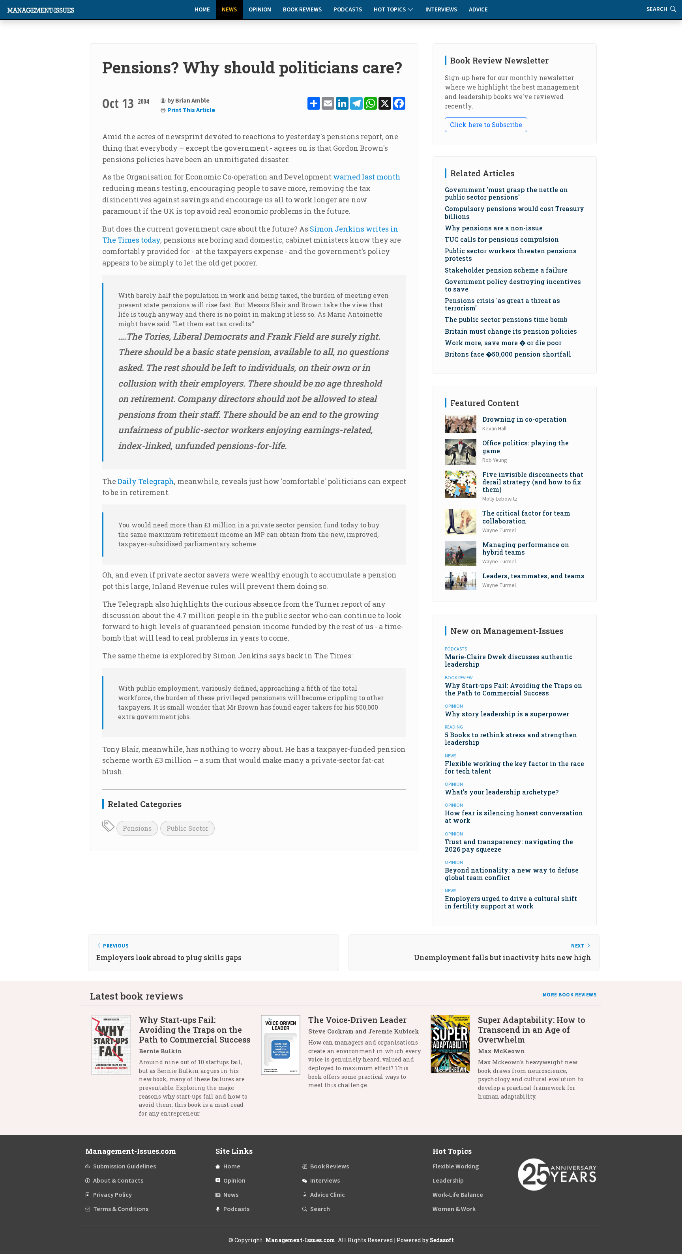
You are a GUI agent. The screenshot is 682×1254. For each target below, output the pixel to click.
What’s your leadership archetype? (501, 792)
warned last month (367, 176)
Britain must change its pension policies (511, 331)
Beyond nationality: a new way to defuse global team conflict (512, 874)
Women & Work (454, 1209)
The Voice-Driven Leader (357, 1020)
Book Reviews (302, 10)
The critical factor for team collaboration (526, 517)
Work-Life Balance (458, 1195)
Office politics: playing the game (525, 446)
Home (202, 10)
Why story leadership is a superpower (507, 714)
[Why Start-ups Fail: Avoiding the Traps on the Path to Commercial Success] (115, 1069)
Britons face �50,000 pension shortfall (508, 354)
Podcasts (348, 10)
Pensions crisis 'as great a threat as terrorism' (502, 304)
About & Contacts (118, 1180)
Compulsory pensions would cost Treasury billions (514, 212)
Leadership (448, 1180)
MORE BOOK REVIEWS (570, 994)
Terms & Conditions (120, 1209)
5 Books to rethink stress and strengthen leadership (511, 738)
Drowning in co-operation (524, 419)
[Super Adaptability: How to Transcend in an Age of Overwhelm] (454, 1061)
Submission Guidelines (124, 1166)
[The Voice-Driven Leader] (284, 1055)
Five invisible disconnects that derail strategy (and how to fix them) (532, 481)
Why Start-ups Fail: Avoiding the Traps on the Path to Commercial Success (513, 689)
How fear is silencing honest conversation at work (514, 816)
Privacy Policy (112, 1195)
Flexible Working (456, 1166)
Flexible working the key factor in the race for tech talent (514, 767)
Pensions (137, 828)
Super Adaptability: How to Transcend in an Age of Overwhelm (531, 1030)
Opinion (260, 10)
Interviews (441, 10)
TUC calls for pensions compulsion (502, 239)
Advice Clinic (327, 1195)
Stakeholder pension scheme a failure (506, 270)
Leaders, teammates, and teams (533, 576)
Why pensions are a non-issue (494, 228)
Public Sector (187, 828)
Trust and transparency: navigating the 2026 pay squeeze (509, 845)
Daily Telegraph (146, 481)
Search (320, 1209)
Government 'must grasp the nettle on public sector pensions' (506, 193)
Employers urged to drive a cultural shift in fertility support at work (511, 902)
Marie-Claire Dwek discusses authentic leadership (509, 660)
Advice (478, 10)
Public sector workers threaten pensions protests (511, 254)
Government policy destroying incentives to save (513, 285)
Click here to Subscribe (486, 124)
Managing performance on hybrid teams (525, 548)
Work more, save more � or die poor (503, 342)
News (229, 10)
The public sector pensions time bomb (506, 319)
